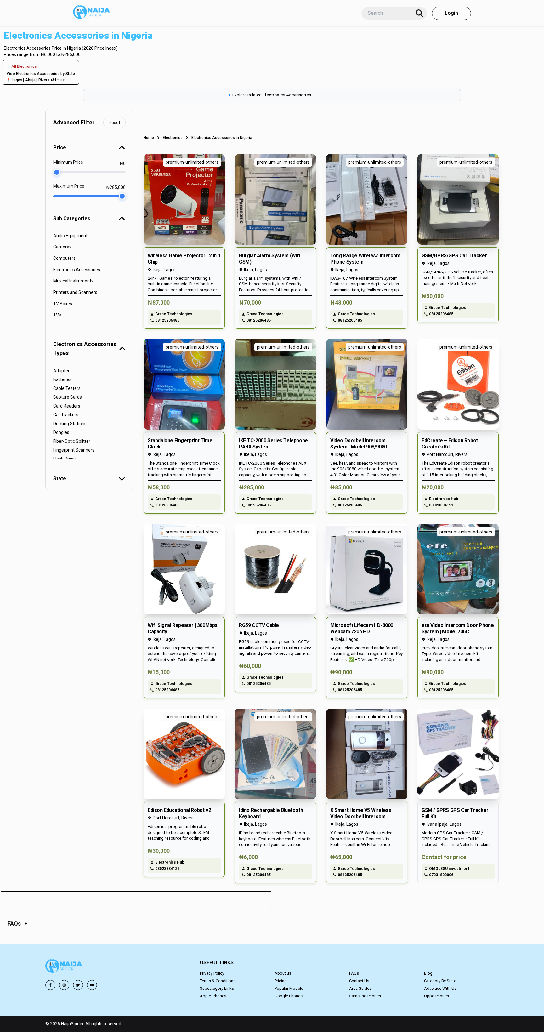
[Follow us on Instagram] (64, 985)
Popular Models (289, 988)
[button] (272, 95)
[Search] (419, 13)
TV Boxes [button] (62, 303)
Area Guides (360, 988)
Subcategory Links (217, 988)
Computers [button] (64, 258)
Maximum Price (68, 186)
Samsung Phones (365, 996)
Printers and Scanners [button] (75, 292)
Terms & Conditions (217, 980)
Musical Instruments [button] (73, 280)
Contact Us (359, 980)
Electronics (173, 137)
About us (283, 973)
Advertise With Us (440, 988)
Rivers (43, 80)
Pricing (281, 980)
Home (149, 137)
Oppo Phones (436, 996)
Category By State (440, 980)
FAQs (354, 973)
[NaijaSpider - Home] (64, 967)
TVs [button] (57, 314)
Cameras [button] (62, 246)
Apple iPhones (213, 996)
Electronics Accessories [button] (76, 269)
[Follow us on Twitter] (78, 985)
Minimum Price (68, 162)
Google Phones (289, 996)
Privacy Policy (212, 973)
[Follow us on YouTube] (92, 985)
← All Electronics (22, 66)
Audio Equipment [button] (70, 235)
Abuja (30, 80)
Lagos (17, 80)
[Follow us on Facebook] (50, 985)
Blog (428, 973)
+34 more (58, 80)
